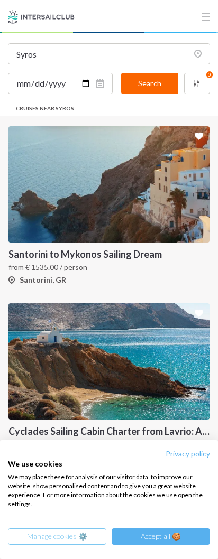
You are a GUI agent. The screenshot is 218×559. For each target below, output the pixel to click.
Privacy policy (188, 453)
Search (149, 83)
